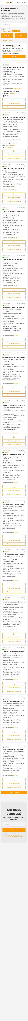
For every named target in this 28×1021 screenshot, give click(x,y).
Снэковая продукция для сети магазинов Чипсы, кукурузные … (14, 504)
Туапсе (15, 190)
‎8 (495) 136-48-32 (22, 2)
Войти (14, 56)
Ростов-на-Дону (17, 88)
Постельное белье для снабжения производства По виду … (14, 168)
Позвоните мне (14, 830)
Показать (12, 93)
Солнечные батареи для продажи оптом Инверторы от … (14, 67)
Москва (15, 237)
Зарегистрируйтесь (17, 52)
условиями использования (17, 835)
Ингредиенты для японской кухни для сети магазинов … (14, 259)
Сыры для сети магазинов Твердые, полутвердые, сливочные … (14, 701)
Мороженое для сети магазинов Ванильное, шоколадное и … (14, 307)
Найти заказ (6, 24)
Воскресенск (16, 140)
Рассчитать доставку (14, 103)
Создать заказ (7, 35)
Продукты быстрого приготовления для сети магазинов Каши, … (14, 651)
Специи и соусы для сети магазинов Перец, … (14, 405)
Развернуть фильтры (8, 40)
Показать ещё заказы (14, 792)
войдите (7, 53)
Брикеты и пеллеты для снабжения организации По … (14, 117)
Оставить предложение (14, 107)
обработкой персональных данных (14, 836)
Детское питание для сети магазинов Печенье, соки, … (14, 357)
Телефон (6, 824)
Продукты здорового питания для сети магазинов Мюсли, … (14, 211)
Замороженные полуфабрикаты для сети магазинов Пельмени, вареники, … (14, 602)
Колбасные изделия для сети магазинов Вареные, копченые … (14, 554)
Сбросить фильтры (6, 31)
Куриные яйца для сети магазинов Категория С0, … (14, 455)
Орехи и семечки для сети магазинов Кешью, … (14, 749)
